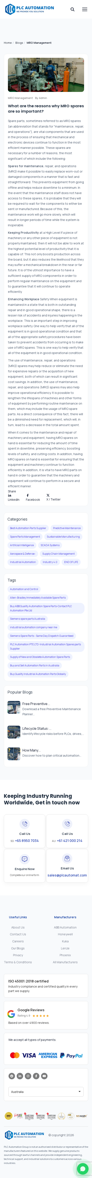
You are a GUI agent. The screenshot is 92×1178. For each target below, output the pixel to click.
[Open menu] (84, 9)
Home (8, 43)
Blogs (19, 43)
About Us (18, 927)
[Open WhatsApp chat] (83, 1169)
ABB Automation (65, 927)
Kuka (65, 941)
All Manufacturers (65, 962)
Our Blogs (18, 948)
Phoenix (65, 955)
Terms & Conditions (18, 962)
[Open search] (72, 9)
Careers (18, 941)
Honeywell (65, 934)
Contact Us (18, 934)
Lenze (65, 948)
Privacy (18, 955)
